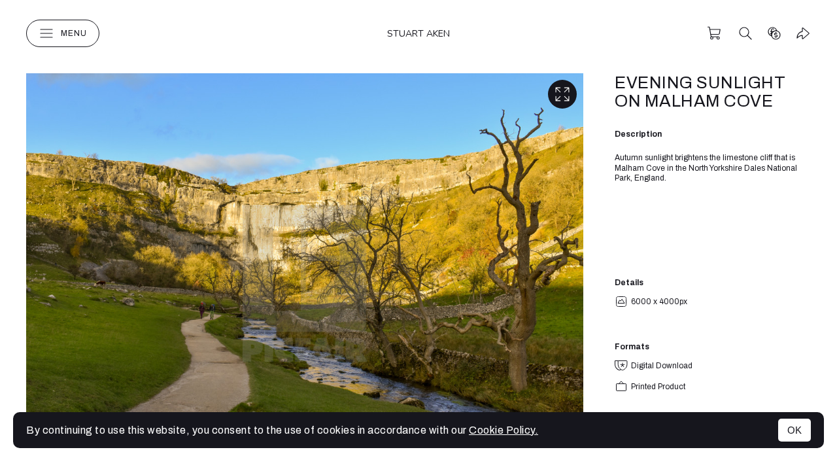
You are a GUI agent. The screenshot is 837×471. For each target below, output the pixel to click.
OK (794, 430)
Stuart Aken (418, 33)
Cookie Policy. (503, 430)
